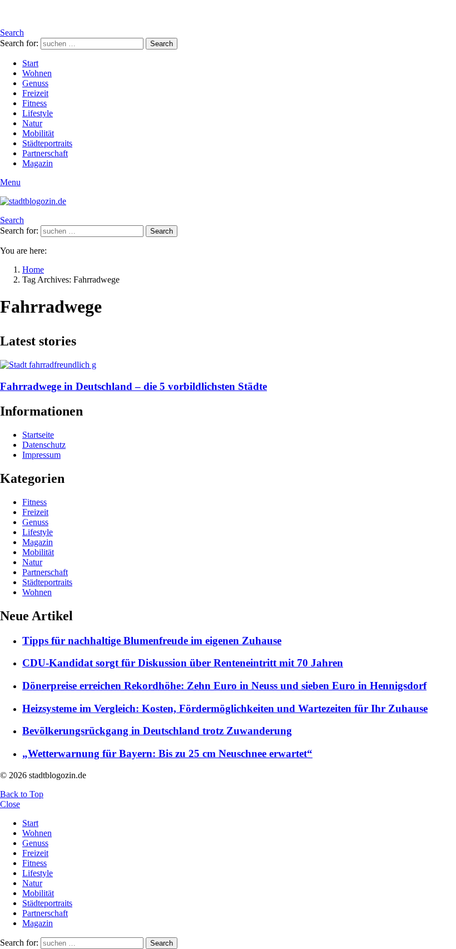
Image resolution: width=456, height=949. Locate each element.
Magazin (37, 163)
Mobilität (38, 133)
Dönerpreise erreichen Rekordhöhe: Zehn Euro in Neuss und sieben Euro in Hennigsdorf (224, 685)
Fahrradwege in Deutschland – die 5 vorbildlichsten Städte (133, 386)
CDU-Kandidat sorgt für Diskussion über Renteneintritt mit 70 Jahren (182, 663)
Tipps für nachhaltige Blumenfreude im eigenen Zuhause (151, 640)
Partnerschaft (45, 153)
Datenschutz (44, 444)
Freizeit (35, 93)
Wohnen (37, 73)
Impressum (41, 454)
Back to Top (21, 794)
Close (10, 804)
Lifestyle (37, 113)
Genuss (35, 83)
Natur (32, 123)
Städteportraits (47, 143)
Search (161, 43)
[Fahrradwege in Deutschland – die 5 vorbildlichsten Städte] (228, 365)
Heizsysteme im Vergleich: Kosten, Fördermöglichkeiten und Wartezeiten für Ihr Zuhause (225, 708)
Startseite (38, 434)
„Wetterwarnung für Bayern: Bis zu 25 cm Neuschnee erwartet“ (167, 753)
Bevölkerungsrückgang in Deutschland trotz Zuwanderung (157, 731)
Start (30, 63)
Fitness (34, 103)
